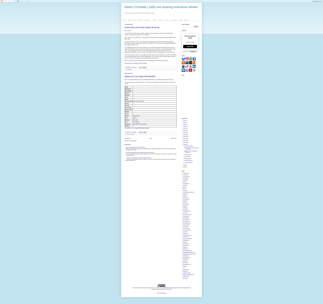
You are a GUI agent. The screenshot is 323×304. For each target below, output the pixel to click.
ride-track (185, 221)
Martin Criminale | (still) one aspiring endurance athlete (161, 7)
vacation (185, 269)
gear (184, 187)
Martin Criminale (142, 287)
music (184, 202)
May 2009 (186, 156)
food (184, 185)
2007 (184, 167)
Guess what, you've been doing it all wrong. (142, 27)
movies (184, 200)
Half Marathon (141, 128)
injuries (184, 194)
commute (185, 176)
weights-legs (186, 273)
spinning (185, 243)
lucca (184, 195)
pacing (184, 206)
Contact (186, 20)
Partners (139, 20)
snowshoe (185, 240)
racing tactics (186, 211)
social (184, 242)
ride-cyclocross (186, 214)
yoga (184, 278)
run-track (185, 226)
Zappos (147, 128)
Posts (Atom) (134, 140)
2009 (184, 144)
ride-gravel (185, 216)
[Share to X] (142, 67)
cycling (184, 180)
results (138, 115)
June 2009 (187, 154)
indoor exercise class (188, 192)
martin (184, 197)
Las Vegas (135, 128)
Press (134, 20)
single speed (186, 235)
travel (184, 266)
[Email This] (139, 67)
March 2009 (187, 158)
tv (183, 267)
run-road (132, 134)
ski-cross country (187, 238)
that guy (185, 259)
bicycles (185, 173)
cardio (184, 175)
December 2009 (188, 146)
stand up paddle (186, 250)
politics (184, 207)
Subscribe (190, 46)
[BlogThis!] (141, 67)
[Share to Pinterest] (146, 67)
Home (124, 20)
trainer (184, 261)
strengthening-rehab (187, 252)
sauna (184, 231)
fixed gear (185, 183)
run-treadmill (186, 230)
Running (161, 20)
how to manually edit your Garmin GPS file (135, 147)
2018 (184, 126)
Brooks (137, 124)
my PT (129, 33)
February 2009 (187, 160)
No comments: (134, 67)
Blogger (164, 293)
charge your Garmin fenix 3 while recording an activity (139, 157)
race (129, 134)
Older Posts (173, 138)
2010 (184, 142)
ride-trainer (185, 223)
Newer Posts (128, 138)
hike (184, 188)
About (129, 20)
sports (184, 247)
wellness (130, 69)
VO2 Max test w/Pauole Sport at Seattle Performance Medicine (140, 152)
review (184, 212)
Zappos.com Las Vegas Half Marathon (140, 76)
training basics (186, 264)
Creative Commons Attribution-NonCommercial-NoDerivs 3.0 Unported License (173, 287)
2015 (184, 132)
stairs (184, 249)
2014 (184, 134)
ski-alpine (185, 236)
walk (184, 271)
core (184, 178)
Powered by (186, 51)
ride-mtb (185, 218)
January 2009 (187, 162)
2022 (184, 120)
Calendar (154, 20)
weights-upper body (187, 274)
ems (184, 181)
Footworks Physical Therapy (140, 63)
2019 (184, 124)
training (184, 262)
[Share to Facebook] (144, 67)
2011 (184, 140)
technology (185, 257)
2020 (184, 122)
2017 (184, 128)
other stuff (185, 204)
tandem (184, 255)
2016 (184, 130)
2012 (184, 138)
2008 (184, 165)
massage (185, 199)
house (184, 190)
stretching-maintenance (188, 254)
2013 (184, 136)
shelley (184, 233)
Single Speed (174, 20)
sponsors (185, 245)
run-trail (184, 228)
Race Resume (147, 20)
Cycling (166, 20)
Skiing (180, 20)
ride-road (185, 219)
